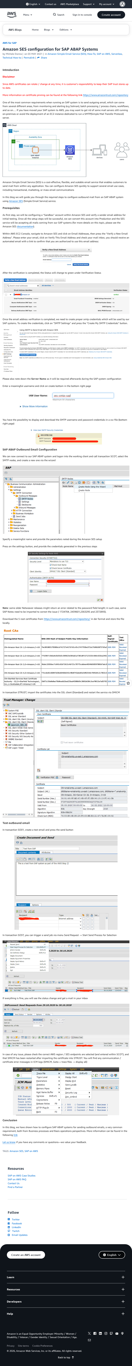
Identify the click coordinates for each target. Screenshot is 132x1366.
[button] (111, 15)
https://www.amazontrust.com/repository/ (67, 618)
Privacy (10, 1345)
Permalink (29, 57)
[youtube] (117, 1334)
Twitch (15, 1230)
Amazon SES (16, 201)
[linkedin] (100, 1334)
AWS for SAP (10, 42)
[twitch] (111, 1334)
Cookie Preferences (42, 1345)
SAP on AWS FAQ (17, 1179)
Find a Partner (15, 1187)
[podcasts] (122, 1334)
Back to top (64, 1357)
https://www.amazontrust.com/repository (105, 94)
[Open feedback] (128, 683)
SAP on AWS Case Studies (21, 1175)
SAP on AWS (31, 1151)
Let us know (9, 1142)
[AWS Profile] (122, 4)
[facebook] (95, 1334)
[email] (89, 1340)
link (16, 1134)
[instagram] (105, 1334)
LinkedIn (15, 1227)
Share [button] (43, 57)
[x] (89, 1334)
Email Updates (19, 1234)
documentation (25, 226)
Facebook (16, 1223)
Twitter (15, 1219)
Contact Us (13, 1183)
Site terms (23, 1345)
